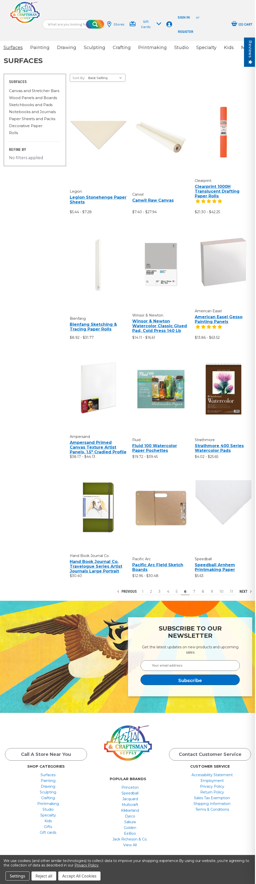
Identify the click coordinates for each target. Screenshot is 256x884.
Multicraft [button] (130, 804)
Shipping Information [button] (212, 803)
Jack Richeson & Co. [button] (130, 839)
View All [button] (130, 845)
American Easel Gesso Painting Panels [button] (218, 319)
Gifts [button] (48, 826)
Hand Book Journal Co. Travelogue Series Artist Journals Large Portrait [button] (96, 566)
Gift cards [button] (48, 832)
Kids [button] (229, 47)
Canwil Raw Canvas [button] (153, 200)
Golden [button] (130, 827)
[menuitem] (48, 775)
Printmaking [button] (152, 47)
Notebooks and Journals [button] (32, 111)
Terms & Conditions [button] (212, 809)
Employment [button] (212, 780)
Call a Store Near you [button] (46, 754)
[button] (25, 12)
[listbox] (106, 78)
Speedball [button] (130, 793)
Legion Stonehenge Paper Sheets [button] (98, 199)
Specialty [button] (206, 47)
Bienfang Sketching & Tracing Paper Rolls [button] (93, 327)
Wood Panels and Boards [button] (33, 97)
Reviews (250, 49)
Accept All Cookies (79, 876)
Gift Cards (146, 24)
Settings (17, 876)
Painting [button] (40, 47)
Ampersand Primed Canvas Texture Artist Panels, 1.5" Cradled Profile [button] (98, 447)
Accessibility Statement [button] (212, 775)
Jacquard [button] (130, 799)
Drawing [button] (66, 47)
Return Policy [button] (212, 792)
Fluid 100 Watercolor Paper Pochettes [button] (154, 448)
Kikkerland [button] (130, 810)
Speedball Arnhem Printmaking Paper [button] (215, 567)
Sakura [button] (130, 822)
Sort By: (78, 78)
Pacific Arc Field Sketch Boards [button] (157, 567)
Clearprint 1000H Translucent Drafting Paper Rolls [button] (217, 191)
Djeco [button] (130, 816)
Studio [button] (181, 47)
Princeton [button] (130, 787)
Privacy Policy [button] (212, 786)
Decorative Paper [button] (25, 125)
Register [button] (185, 32)
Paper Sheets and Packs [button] (32, 118)
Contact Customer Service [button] (210, 754)
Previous (129, 592)
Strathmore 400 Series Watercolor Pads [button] (219, 448)
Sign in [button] (184, 17)
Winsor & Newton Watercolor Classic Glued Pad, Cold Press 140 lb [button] (159, 326)
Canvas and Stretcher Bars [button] (34, 90)
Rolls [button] (13, 132)
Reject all (44, 876)
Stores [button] (119, 24)
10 (222, 591)
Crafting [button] (122, 47)
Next (244, 592)
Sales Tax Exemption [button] (212, 798)
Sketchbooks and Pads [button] (30, 104)
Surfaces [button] (13, 47)
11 (231, 591)
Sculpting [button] (94, 47)
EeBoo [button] (130, 833)
